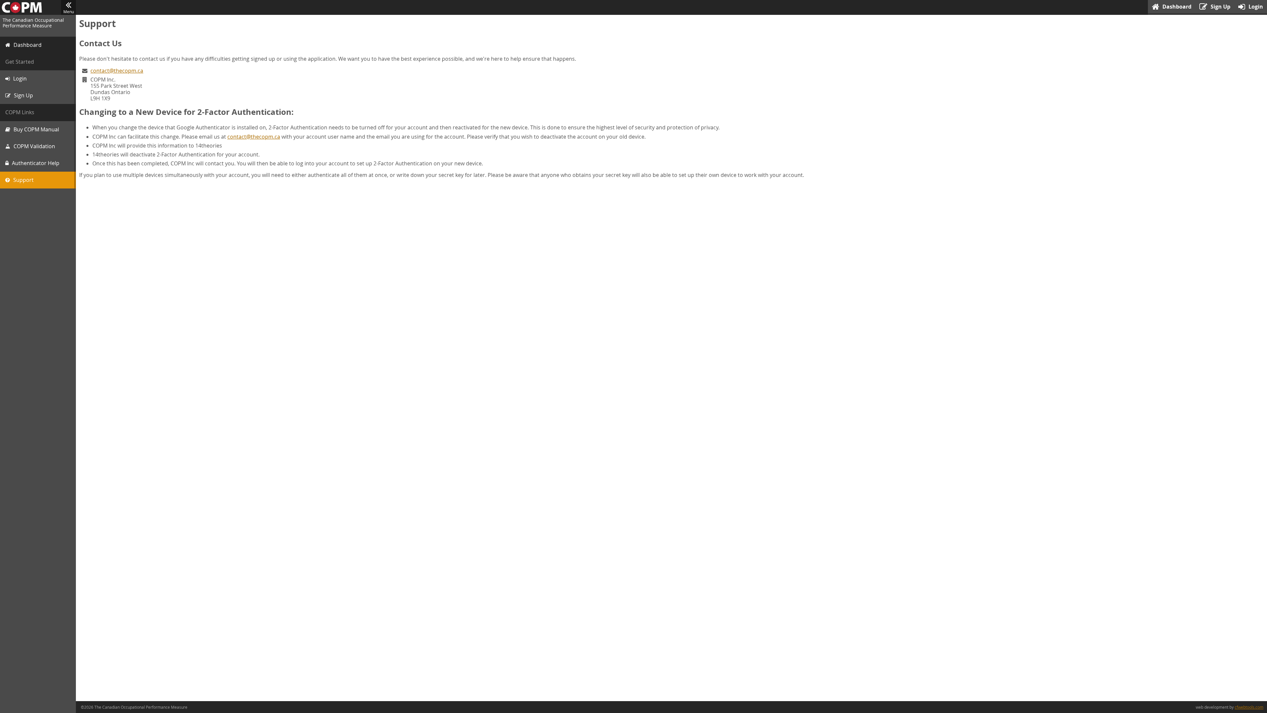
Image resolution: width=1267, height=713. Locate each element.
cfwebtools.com (1249, 707)
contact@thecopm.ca (116, 70)
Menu (68, 11)
